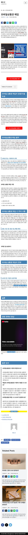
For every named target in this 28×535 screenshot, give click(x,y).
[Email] (10, 525)
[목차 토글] (14, 87)
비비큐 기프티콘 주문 (6, 417)
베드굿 (4, 17)
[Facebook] (2, 525)
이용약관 (16, 533)
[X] (6, 525)
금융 (3, 10)
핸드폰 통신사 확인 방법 (7, 419)
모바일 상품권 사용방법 (5, 442)
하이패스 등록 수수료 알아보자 (10, 470)
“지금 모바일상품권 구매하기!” (14, 128)
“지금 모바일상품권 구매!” (14, 78)
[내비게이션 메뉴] (25, 3)
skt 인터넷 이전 (5, 415)
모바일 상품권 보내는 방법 (16, 439)
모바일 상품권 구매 (7, 439)
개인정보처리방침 (22, 533)
